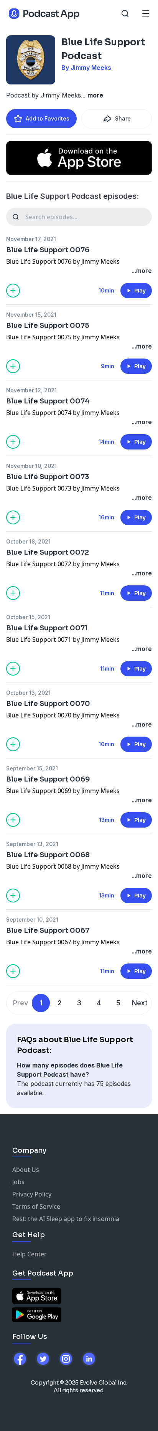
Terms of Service (36, 1206)
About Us (25, 1169)
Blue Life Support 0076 (47, 250)
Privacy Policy (31, 1194)
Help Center (29, 1254)
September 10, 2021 (32, 919)
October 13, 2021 (28, 692)
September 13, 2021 (32, 844)
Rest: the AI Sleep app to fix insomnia (65, 1219)
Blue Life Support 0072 (47, 552)
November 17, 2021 (31, 239)
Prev (20, 1003)
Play (140, 290)
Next (140, 1003)
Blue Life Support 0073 (47, 477)
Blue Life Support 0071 (46, 628)
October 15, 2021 (28, 617)
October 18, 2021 (28, 541)
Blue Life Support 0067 (47, 930)
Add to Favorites (47, 118)
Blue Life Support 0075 (47, 325)
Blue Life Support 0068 (48, 855)
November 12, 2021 (31, 390)
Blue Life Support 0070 (48, 703)
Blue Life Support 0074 (48, 401)
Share (123, 118)
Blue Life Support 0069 (48, 779)
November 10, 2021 (31, 466)
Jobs (18, 1182)
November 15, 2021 (31, 314)
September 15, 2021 (32, 768)
